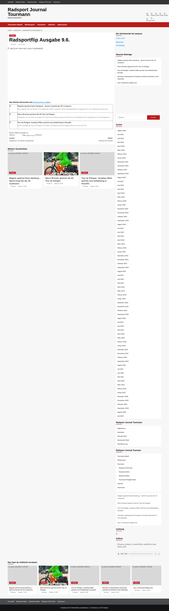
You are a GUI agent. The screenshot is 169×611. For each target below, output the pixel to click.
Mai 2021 (120, 377)
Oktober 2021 (122, 357)
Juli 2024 (120, 228)
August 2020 (121, 412)
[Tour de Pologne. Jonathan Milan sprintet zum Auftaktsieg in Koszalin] (97, 163)
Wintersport (30, 25)
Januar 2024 (121, 252)
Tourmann (41, 25)
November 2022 (123, 306)
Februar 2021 (121, 388)
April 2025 (121, 193)
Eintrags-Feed (122, 436)
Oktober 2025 (122, 169)
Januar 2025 (121, 205)
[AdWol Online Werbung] (41, 102)
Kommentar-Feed (123, 440)
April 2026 (121, 146)
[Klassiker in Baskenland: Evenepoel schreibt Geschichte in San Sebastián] (115, 575)
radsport (12, 35)
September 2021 (123, 361)
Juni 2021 (120, 373)
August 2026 (121, 130)
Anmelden (120, 432)
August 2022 (121, 318)
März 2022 (121, 338)
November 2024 (123, 213)
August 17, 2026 (22, 186)
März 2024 (121, 244)
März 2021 (121, 385)
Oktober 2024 (122, 216)
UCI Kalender (120, 45)
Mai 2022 (120, 330)
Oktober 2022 (122, 310)
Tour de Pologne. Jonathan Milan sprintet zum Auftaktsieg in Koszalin (96, 181)
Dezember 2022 (122, 302)
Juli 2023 (120, 275)
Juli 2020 (120, 416)
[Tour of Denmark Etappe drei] (146, 575)
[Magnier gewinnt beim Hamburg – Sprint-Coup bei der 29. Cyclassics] (25, 163)
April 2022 (121, 334)
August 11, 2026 (58, 183)
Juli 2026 (120, 134)
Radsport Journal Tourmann (27, 12)
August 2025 (121, 177)
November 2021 (123, 353)
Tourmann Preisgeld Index (127, 479)
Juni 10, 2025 (21, 44)
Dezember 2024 (122, 209)
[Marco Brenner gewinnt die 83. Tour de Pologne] (61, 163)
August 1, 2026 (146, 590)
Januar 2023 (121, 299)
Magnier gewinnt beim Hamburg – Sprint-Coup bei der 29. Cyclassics (25, 181)
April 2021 (121, 381)
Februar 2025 (121, 201)
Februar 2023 (121, 295)
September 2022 (123, 314)
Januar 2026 (121, 158)
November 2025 (123, 166)
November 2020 (123, 400)
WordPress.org (122, 444)
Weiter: (105, 139)
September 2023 (123, 267)
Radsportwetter (32, 2)
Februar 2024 (121, 248)
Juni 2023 (120, 279)
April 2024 (121, 240)
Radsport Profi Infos (45, 2)
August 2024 (121, 224)
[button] (160, 24)
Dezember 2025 (122, 162)
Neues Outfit (120, 38)
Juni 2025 (120, 185)
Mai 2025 (120, 189)
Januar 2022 (121, 345)
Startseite (10, 2)
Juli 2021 (120, 369)
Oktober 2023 (122, 263)
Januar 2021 (121, 392)
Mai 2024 (120, 236)
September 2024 (123, 220)
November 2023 (123, 259)
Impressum (57, 2)
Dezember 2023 (122, 256)
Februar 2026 (121, 154)
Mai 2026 (120, 142)
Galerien (51, 25)
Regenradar (120, 42)
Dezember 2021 (122, 349)
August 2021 (121, 365)
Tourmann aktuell (15, 25)
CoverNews (94, 608)
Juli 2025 (120, 181)
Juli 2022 (120, 322)
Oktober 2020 (122, 404)
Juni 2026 (120, 138)
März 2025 (121, 197)
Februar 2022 (121, 342)
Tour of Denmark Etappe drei (127, 83)
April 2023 (121, 287)
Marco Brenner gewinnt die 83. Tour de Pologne (133, 66)
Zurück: (21, 139)
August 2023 (121, 271)
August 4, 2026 (94, 186)
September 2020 (123, 408)
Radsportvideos (20, 2)
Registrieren (121, 428)
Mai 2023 (120, 283)
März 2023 (121, 291)
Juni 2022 (120, 326)
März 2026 (121, 150)
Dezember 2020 (122, 396)
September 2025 (123, 173)
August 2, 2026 (115, 592)
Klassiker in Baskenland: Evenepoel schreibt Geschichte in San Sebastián (138, 78)
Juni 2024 (120, 232)
